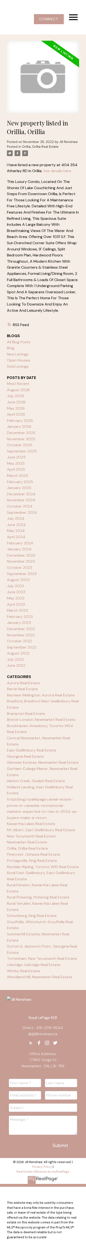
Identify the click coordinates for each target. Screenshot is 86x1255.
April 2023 (16, 604)
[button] (49, 19)
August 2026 (18, 389)
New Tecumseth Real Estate (31, 836)
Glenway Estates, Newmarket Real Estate (43, 762)
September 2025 (22, 451)
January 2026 (19, 426)
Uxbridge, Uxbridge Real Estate (33, 964)
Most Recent (18, 383)
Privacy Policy (42, 1167)
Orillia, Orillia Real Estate (40, 147)
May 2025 (16, 463)
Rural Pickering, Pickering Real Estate (38, 897)
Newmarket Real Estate (27, 842)
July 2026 (15, 395)
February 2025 (20, 481)
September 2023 (22, 573)
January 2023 (19, 622)
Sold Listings (18, 366)
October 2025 (19, 444)
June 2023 (16, 591)
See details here (57, 170)
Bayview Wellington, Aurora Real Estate (41, 695)
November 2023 (21, 561)
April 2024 (16, 536)
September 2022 (22, 647)
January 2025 (19, 487)
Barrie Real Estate (22, 688)
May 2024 (16, 530)
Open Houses (18, 360)
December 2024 (21, 494)
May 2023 (15, 598)
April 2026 (16, 414)
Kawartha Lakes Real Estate (31, 823)
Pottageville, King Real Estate (32, 860)
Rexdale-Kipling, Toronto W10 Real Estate (43, 866)
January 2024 (19, 549)
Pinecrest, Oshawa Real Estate (33, 854)
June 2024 (16, 524)
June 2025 (16, 457)
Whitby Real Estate (23, 970)
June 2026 (16, 402)
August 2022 (18, 653)
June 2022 (16, 665)
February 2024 (20, 543)
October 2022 (19, 641)
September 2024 (22, 512)
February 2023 (20, 616)
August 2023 (18, 579)
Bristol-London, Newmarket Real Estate (41, 719)
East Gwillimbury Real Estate (31, 750)
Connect (48, 19)
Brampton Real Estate (26, 713)
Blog (10, 347)
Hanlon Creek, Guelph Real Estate (36, 780)
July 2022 (15, 659)
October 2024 (19, 506)
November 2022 (21, 635)
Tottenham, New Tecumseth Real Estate (42, 958)
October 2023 (19, 567)
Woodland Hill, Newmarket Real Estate (39, 976)
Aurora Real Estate (23, 682)
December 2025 (21, 432)
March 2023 (17, 610)
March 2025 (17, 475)
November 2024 (21, 500)
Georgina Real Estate (25, 756)
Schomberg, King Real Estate (32, 915)
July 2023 (15, 585)
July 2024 (15, 518)
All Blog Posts (18, 342)
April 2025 (16, 469)
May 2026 (16, 408)
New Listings (17, 354)
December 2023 (21, 555)
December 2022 (21, 628)
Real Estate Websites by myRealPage (43, 1172)
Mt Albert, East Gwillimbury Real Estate (41, 829)
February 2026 (20, 420)
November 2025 (21, 438)
